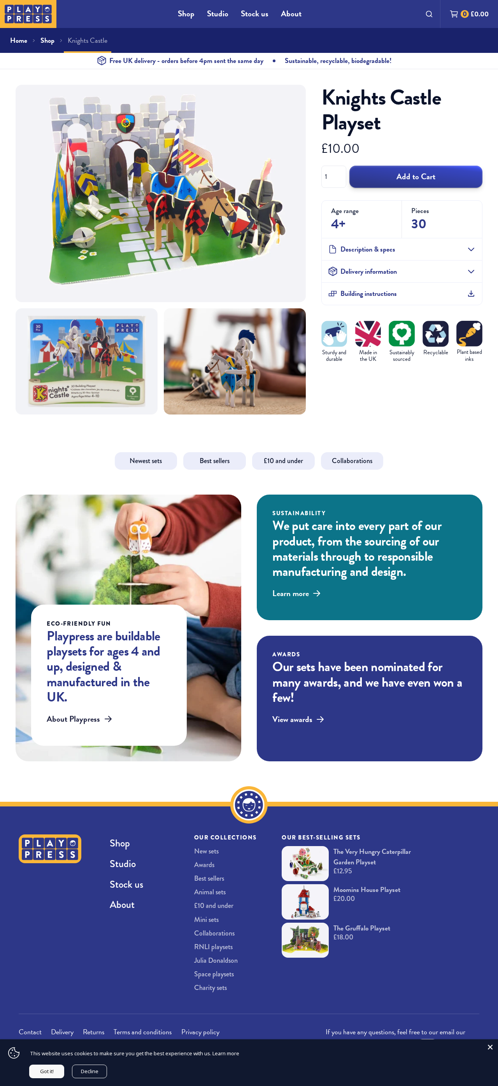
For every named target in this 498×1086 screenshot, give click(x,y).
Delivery (62, 1032)
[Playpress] (28, 14)
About (291, 13)
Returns (93, 1032)
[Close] (490, 1047)
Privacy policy (200, 1032)
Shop (186, 13)
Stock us (254, 13)
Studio (217, 13)
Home (18, 40)
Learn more (225, 1053)
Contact (30, 1032)
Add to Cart (415, 176)
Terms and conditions (143, 1032)
